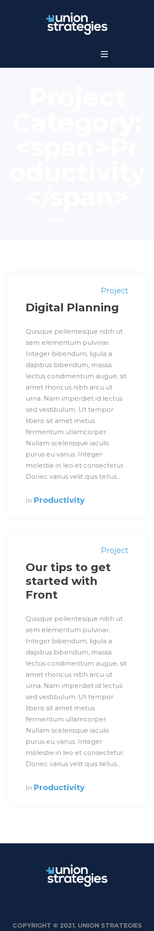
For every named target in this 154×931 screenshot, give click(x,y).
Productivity (59, 500)
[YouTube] (76, 55)
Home (54, 219)
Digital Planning (72, 307)
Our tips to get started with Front (68, 581)
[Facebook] (46, 55)
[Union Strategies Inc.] (77, 24)
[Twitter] (61, 55)
